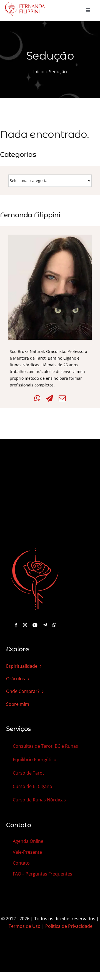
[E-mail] (62, 398)
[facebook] (16, 625)
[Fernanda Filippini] (35, 548)
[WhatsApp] (37, 398)
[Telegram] (49, 398)
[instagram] (25, 625)
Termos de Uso (25, 926)
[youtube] (35, 625)
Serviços (18, 729)
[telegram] (45, 625)
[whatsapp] (54, 625)
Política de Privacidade (68, 926)
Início (38, 72)
